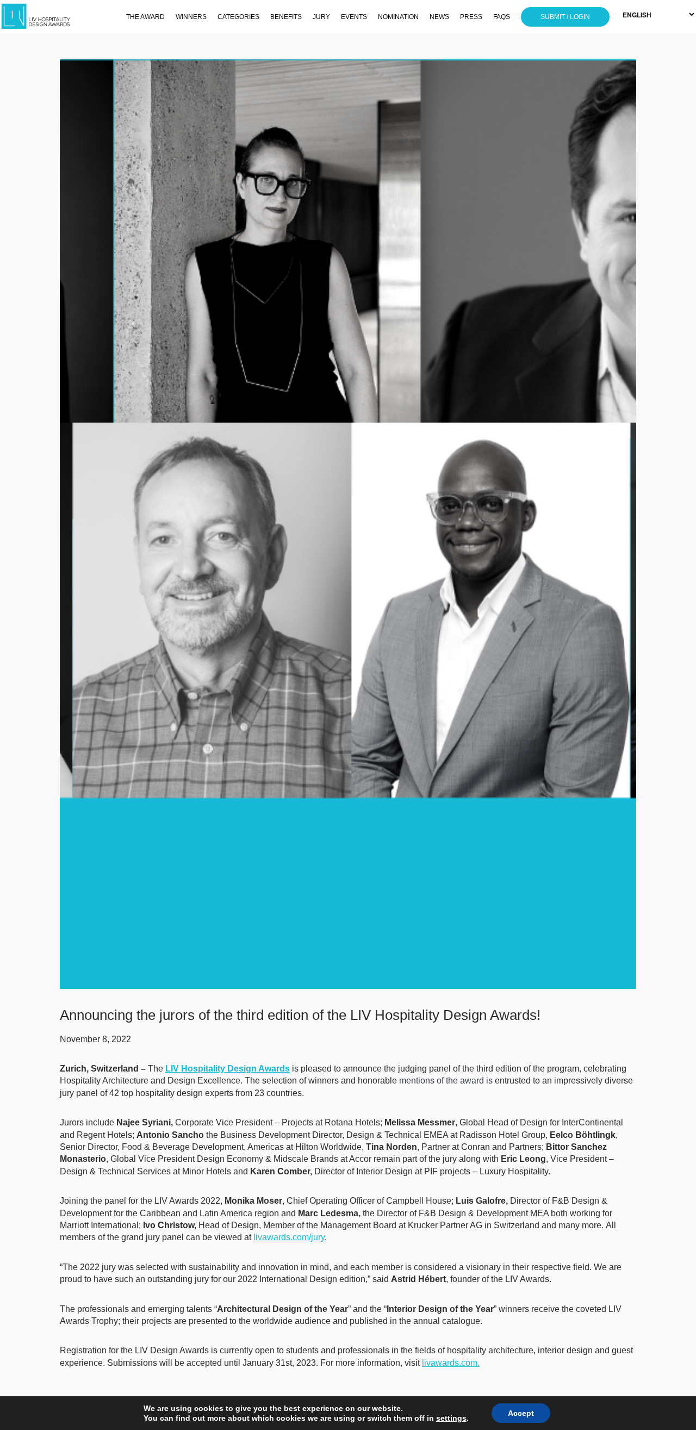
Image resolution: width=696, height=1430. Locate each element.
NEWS (439, 17)
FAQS (501, 17)
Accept (521, 1413)
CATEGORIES (238, 17)
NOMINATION (398, 17)
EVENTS (354, 17)
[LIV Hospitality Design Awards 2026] (52, 16)
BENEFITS (286, 17)
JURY (321, 17)
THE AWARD (145, 17)
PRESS (471, 17)
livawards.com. (451, 1362)
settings (451, 1418)
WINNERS (191, 17)
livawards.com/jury (289, 1237)
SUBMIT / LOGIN (565, 17)
